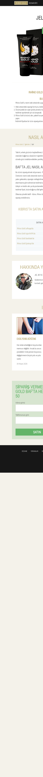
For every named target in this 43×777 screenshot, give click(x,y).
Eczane (24, 451)
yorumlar (34, 451)
